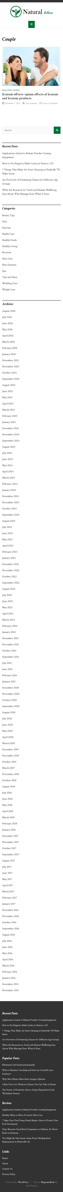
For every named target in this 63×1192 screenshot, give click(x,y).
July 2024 (7, 453)
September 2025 (10, 379)
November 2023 (10, 502)
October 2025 (9, 372)
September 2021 (10, 656)
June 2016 (7, 947)
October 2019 (9, 761)
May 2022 (7, 607)
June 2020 (7, 724)
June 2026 (7, 323)
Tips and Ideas (9, 277)
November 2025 (10, 366)
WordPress (23, 1182)
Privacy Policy (8, 1174)
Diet (4, 221)
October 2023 (9, 508)
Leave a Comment (50, 103)
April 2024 (7, 471)
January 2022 (9, 632)
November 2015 (10, 990)
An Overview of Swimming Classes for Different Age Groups (30, 1039)
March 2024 (8, 477)
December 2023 (10, 496)
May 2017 (7, 879)
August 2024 (8, 447)
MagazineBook (48, 1182)
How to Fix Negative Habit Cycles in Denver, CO (27, 163)
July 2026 (7, 317)
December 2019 (10, 749)
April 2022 (7, 613)
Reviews (6, 252)
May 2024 (7, 465)
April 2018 (7, 811)
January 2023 (9, 558)
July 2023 (7, 527)
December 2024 (10, 428)
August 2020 (8, 712)
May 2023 (7, 539)
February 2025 (9, 416)
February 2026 (9, 348)
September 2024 (10, 440)
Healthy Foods (9, 240)
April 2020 (7, 737)
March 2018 (8, 817)
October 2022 (9, 576)
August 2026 (8, 311)
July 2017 (7, 866)
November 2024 (10, 434)
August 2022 (8, 589)
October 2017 (9, 848)
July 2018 (7, 792)
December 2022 (10, 564)
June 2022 (7, 601)
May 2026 (7, 329)
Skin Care (7, 258)
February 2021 (9, 675)
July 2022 (7, 595)
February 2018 (9, 823)
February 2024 (9, 484)
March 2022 (8, 619)
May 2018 (7, 805)
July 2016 (7, 941)
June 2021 (7, 669)
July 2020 (7, 718)
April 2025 (7, 403)
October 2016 (9, 922)
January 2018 (9, 829)
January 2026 (9, 354)
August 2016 (8, 934)
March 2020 (8, 743)
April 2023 (7, 545)
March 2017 (8, 891)
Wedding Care (9, 283)
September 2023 (10, 514)
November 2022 (10, 570)
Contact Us (7, 1168)
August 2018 (8, 786)
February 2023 (9, 552)
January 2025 (9, 422)
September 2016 (10, 928)
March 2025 (8, 409)
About (5, 1163)
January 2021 (9, 681)
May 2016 (7, 953)
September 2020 (10, 706)
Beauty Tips (8, 215)
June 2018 (7, 799)
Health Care (8, 234)
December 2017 (10, 836)
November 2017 (10, 842)
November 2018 (10, 774)
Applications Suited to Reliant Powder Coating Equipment (29, 1020)
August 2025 (8, 385)
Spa (4, 271)
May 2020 (7, 731)
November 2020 (10, 694)
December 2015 (10, 984)
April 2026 (7, 335)
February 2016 (9, 971)
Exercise (6, 227)
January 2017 (8, 904)
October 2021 (9, 650)
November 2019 (10, 755)
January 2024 (9, 490)
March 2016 (8, 965)
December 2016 (10, 910)
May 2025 (7, 397)
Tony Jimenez (31, 103)
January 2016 (9, 978)
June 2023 (7, 533)
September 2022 (10, 582)
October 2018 (9, 780)
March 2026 (8, 342)
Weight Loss (8, 289)
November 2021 (10, 644)
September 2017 (10, 854)
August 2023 (8, 521)
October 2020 (9, 700)
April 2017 (7, 885)
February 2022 (9, 626)
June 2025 (7, 391)
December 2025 (10, 360)
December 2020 (10, 687)
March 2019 (8, 768)
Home (5, 1158)
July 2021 (7, 663)
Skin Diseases (9, 264)
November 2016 (10, 916)
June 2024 (7, 459)
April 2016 (7, 959)
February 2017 (9, 897)
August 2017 (8, 860)
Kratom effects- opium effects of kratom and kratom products (30, 96)
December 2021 (10, 638)
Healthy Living (11, 90)
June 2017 (7, 873)
